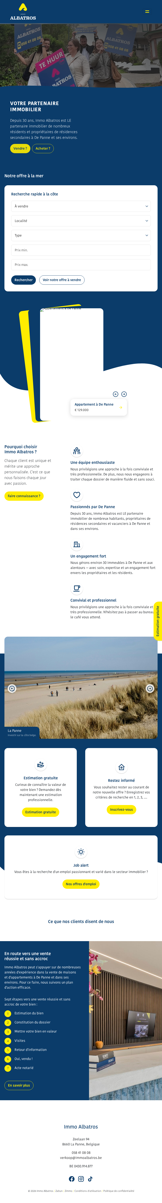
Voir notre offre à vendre (62, 280)
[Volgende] (124, 394)
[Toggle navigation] (147, 12)
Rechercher (23, 280)
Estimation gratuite (40, 812)
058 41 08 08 (81, 1152)
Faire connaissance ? (24, 496)
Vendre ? (20, 148)
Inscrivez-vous (121, 809)
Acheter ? (43, 148)
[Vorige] (115, 394)
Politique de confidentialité (118, 1191)
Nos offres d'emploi (81, 884)
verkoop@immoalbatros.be (81, 1158)
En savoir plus (19, 1085)
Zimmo (68, 1191)
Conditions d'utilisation (87, 1191)
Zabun (59, 1191)
